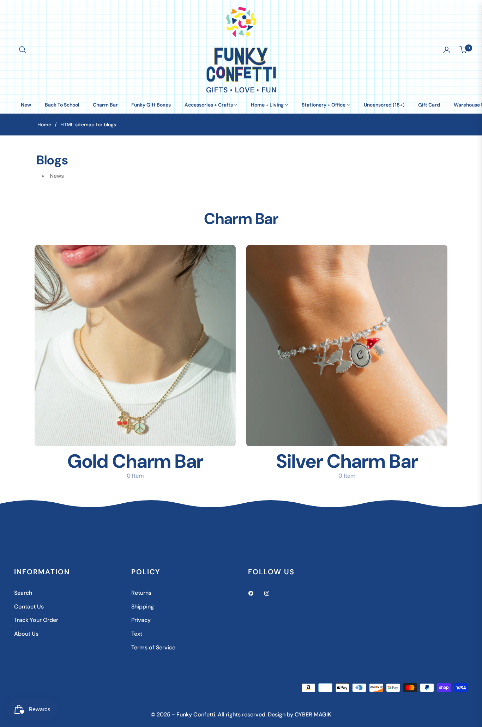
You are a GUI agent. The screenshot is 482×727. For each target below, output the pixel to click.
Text (136, 633)
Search (23, 592)
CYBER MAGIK (313, 714)
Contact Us (29, 606)
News (57, 176)
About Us (26, 633)
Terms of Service (153, 647)
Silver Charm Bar (347, 461)
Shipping (142, 606)
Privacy (141, 620)
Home (44, 124)
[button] (22, 49)
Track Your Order (36, 620)
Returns (141, 592)
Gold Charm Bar (135, 461)
